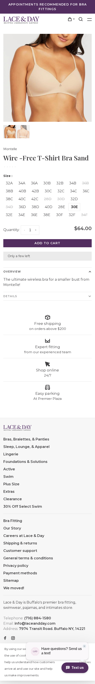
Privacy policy (15, 566)
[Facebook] (5, 638)
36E (34, 215)
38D (35, 207)
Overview (12, 271)
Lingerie (10, 454)
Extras (9, 491)
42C (34, 199)
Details (10, 296)
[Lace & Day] (17, 428)
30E (74, 207)
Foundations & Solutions (25, 462)
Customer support (20, 551)
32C (60, 191)
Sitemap (11, 580)
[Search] (81, 20)
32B (59, 183)
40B (22, 191)
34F (84, 215)
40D (48, 207)
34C (73, 191)
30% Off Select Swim (22, 506)
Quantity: (11, 230)
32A (9, 183)
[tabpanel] (47, 78)
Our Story (12, 528)
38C (9, 199)
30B (47, 183)
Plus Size (11, 484)
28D (47, 199)
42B (35, 191)
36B (85, 183)
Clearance (12, 499)
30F (59, 215)
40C (22, 199)
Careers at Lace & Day (23, 536)
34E (21, 215)
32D (74, 199)
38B (9, 191)
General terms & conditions (28, 558)
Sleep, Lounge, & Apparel (26, 447)
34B (72, 183)
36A (34, 183)
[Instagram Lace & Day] (13, 638)
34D (9, 207)
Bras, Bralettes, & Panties (26, 439)
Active (9, 469)
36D (22, 207)
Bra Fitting (12, 521)
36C (86, 191)
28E (61, 207)
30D (61, 199)
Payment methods (20, 573)
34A (21, 183)
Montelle (10, 149)
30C (48, 191)
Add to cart (47, 243)
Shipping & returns (20, 543)
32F (72, 215)
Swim (8, 477)
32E (9, 215)
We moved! (13, 588)
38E (46, 215)
